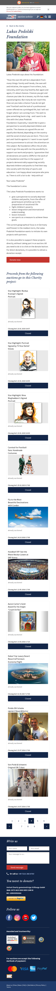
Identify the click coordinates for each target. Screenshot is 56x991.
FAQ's (25, 985)
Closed (28, 333)
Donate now (15, 259)
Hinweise (37, 2)
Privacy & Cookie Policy (14, 11)
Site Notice (31, 985)
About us (9, 985)
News (20, 985)
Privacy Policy (40, 985)
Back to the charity (17, 26)
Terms (9, 987)
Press (15, 985)
